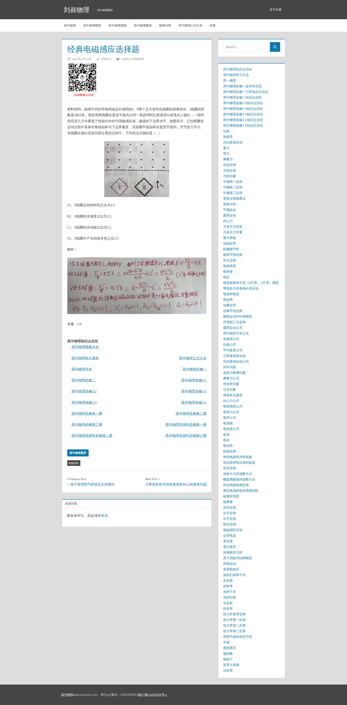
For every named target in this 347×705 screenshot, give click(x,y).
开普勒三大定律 (234, 322)
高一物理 (229, 80)
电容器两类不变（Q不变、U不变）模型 (251, 283)
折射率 (228, 586)
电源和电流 (231, 294)
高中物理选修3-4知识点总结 (243, 120)
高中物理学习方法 (236, 75)
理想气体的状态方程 (237, 637)
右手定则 (229, 519)
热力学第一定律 (234, 620)
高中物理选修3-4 (193, 402)
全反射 (228, 580)
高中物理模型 (92, 25)
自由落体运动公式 (236, 361)
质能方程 (229, 204)
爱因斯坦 (229, 648)
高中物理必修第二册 (191, 413)
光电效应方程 (232, 552)
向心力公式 (231, 401)
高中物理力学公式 (236, 333)
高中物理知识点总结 (237, 69)
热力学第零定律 (234, 614)
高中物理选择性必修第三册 (185, 435)
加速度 (228, 137)
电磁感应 (73, 463)
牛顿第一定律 (232, 182)
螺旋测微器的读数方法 (239, 479)
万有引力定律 (232, 227)
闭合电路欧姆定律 (236, 485)
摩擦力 (228, 159)
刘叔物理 (76, 10)
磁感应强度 (231, 496)
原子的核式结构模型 (237, 558)
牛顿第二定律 (232, 187)
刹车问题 (229, 367)
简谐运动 (229, 564)
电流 (226, 434)
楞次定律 (229, 524)
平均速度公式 (232, 350)
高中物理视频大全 (85, 347)
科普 (213, 25)
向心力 (228, 221)
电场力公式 (231, 412)
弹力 (226, 153)
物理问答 (165, 25)
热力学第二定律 (234, 625)
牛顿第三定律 (232, 193)
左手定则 (229, 513)
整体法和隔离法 (234, 198)
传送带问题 (231, 384)
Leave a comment (132, 59)
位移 (226, 131)
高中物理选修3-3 (84, 402)
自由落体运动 (232, 142)
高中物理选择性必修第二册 (91, 435)
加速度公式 (231, 339)
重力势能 (229, 238)
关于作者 (275, 9)
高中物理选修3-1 (193, 380)
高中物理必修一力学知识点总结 (245, 92)
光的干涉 (229, 592)
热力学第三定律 (234, 631)
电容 (226, 277)
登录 (104, 515)
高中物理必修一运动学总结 (242, 86)
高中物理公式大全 (190, 25)
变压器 (228, 541)
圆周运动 (229, 215)
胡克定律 (229, 165)
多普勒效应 (231, 569)
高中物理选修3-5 (193, 391)
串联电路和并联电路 (237, 457)
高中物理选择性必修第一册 (185, 424)
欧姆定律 (229, 451)
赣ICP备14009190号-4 (152, 695)
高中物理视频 (117, 25)
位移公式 (229, 344)
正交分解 (229, 389)
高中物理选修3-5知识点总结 (243, 125)
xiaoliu (106, 59)
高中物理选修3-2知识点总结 (243, 109)
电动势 (228, 300)
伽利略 (228, 653)
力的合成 (229, 170)
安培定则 (229, 507)
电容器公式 (231, 429)
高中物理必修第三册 (86, 424)
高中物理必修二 (83, 380)
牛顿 (226, 642)
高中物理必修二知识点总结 (242, 97)
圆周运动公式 (232, 328)
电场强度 (229, 266)
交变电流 (229, 535)
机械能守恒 (231, 249)
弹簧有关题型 (232, 395)
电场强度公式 (232, 406)
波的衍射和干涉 (234, 575)
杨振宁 (228, 659)
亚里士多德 (231, 665)
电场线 (228, 423)
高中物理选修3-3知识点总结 (243, 114)
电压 (226, 440)
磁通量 (228, 502)
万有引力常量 (232, 232)
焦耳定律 (229, 468)
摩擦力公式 (231, 378)
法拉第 (228, 670)
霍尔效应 (229, 547)
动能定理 (229, 243)
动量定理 (229, 305)
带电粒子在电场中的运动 (240, 288)
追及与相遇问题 (234, 373)
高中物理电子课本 (85, 358)
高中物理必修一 (194, 369)
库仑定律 (229, 260)
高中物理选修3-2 (84, 391)
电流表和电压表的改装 (239, 462)
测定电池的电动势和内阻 (240, 491)
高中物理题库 (143, 25)
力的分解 (229, 176)
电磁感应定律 (232, 530)
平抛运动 (229, 210)
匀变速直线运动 (234, 356)
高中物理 (70, 25)
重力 (226, 148)
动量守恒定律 (232, 311)
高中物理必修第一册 (86, 413)
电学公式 (229, 417)
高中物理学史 (81, 369)
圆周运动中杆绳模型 (237, 316)
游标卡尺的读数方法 (237, 474)
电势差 (228, 271)
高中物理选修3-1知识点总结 (243, 103)
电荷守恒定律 (232, 255)
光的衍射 (229, 597)
